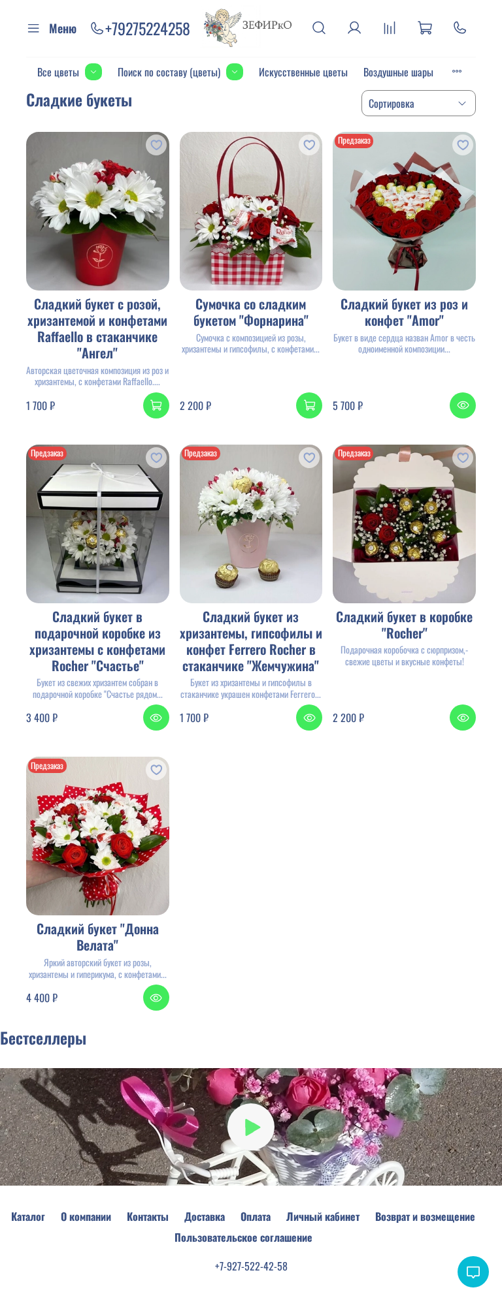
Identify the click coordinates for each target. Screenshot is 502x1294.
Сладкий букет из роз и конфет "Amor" (404, 312)
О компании (86, 1216)
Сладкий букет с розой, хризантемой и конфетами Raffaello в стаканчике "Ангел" (97, 328)
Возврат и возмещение (425, 1216)
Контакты (148, 1216)
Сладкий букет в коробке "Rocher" (404, 624)
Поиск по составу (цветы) (169, 72)
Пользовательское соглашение (243, 1237)
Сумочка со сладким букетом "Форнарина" (251, 312)
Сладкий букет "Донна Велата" (98, 937)
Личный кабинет (323, 1216)
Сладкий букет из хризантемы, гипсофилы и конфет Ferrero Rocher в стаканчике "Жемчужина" (251, 641)
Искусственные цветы (303, 72)
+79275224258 (147, 28)
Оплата (256, 1216)
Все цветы (58, 72)
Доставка (204, 1216)
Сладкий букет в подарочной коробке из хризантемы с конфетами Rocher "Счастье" (97, 641)
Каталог (28, 1216)
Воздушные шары (398, 72)
